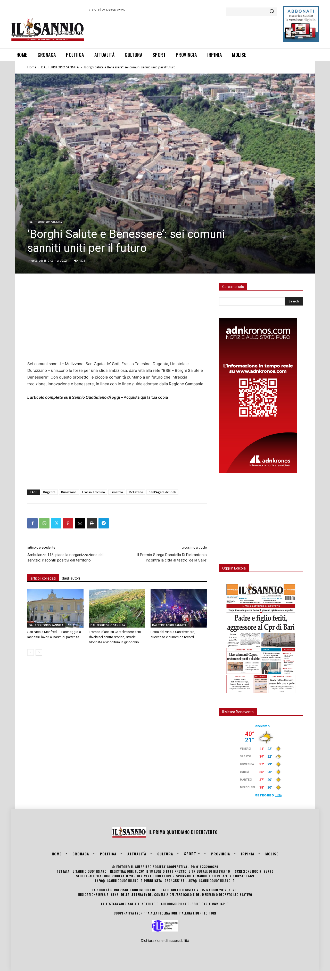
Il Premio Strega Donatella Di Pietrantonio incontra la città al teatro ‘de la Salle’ (172, 557)
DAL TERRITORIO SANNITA (60, 67)
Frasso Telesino (93, 492)
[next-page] (39, 652)
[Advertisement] (183, 29)
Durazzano (69, 492)
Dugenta (49, 492)
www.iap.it (220, 904)
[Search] (272, 11)
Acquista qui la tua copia (146, 397)
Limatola (117, 492)
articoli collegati (43, 578)
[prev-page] (30, 652)
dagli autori (71, 578)
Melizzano (136, 492)
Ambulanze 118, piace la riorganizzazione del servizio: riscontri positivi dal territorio (65, 557)
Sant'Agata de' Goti (162, 492)
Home (31, 67)
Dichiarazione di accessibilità (165, 940)
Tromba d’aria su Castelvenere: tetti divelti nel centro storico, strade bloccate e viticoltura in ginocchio (115, 637)
